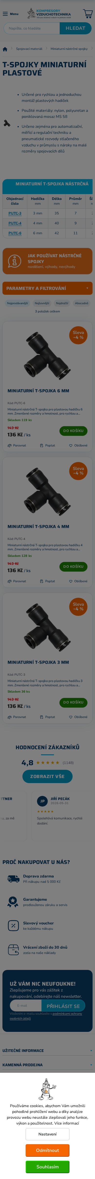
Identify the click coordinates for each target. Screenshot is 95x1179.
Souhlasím (48, 1167)
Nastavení (47, 1134)
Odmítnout (47, 1150)
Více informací (66, 1123)
